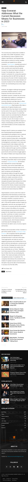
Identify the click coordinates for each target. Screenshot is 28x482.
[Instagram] (10, 466)
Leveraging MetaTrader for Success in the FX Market (21, 291)
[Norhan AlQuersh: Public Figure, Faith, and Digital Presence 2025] (5, 310)
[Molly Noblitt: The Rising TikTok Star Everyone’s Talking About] (5, 339)
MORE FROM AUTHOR (19, 298)
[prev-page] (2, 345)
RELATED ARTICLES (7, 298)
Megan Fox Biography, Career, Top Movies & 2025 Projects (17, 317)
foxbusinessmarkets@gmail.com (15, 456)
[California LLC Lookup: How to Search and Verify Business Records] (5, 366)
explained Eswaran (13, 161)
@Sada (2, 24)
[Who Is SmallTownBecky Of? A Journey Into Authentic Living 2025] (5, 303)
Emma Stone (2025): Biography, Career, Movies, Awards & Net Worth (17, 325)
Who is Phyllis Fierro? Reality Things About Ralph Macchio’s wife (17, 393)
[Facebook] (2, 28)
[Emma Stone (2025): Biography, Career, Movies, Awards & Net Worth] (5, 325)
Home (2, 5)
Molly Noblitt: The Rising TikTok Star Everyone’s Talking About (17, 339)
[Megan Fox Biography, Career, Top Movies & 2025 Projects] (5, 317)
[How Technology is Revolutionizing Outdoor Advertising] (5, 359)
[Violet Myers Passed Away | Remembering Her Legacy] (5, 386)
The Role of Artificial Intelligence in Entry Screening (6, 291)
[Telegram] (17, 466)
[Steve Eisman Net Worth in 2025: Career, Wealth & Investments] (5, 332)
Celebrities (7, 5)
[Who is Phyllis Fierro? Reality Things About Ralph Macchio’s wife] (5, 393)
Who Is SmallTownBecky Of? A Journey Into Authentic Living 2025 (18, 303)
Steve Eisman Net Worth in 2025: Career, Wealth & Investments (17, 332)
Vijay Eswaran (11, 64)
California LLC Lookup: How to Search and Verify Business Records (17, 366)
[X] (21, 466)
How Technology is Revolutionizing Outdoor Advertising (16, 359)
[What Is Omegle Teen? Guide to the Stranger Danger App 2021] (5, 401)
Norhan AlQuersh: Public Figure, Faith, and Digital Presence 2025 (17, 310)
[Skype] (14, 466)
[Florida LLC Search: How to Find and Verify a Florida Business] (5, 374)
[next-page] (5, 345)
